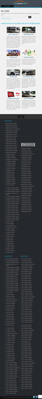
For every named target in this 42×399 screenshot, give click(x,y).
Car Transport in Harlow (10, 346)
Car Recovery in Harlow (10, 312)
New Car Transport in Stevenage (27, 386)
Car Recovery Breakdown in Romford (12, 283)
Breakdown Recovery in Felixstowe (11, 136)
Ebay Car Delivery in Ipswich (26, 280)
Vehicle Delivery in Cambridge (26, 155)
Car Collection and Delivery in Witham (12, 219)
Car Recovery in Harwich (10, 314)
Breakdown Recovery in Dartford (11, 134)
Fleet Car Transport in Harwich (27, 311)
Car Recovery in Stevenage (10, 323)
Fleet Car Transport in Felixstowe (27, 305)
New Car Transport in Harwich (27, 377)
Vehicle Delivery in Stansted (26, 175)
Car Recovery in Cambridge (10, 301)
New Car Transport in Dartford (27, 370)
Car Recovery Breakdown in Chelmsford (12, 269)
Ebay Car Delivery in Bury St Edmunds (28, 264)
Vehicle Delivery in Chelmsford (27, 157)
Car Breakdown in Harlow (10, 172)
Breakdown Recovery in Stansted (11, 148)
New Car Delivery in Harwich (26, 344)
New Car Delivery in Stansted (26, 352)
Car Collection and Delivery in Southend (12, 214)
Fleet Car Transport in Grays (26, 307)
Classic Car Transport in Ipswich (11, 384)
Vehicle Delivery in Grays (26, 164)
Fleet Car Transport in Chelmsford (27, 300)
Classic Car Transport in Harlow (11, 380)
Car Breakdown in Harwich (10, 174)
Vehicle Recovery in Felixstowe (27, 195)
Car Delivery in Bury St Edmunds (11, 227)
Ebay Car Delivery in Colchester (27, 269)
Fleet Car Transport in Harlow (26, 309)
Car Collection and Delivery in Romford (12, 212)
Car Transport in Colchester (10, 338)
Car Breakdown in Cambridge (11, 161)
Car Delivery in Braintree (10, 223)
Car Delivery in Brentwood (10, 225)
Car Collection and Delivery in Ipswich (12, 210)
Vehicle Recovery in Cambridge (27, 188)
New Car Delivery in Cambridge (27, 332)
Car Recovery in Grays (9, 310)
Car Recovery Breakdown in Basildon (12, 258)
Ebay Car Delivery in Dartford (26, 271)
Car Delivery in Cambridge (10, 228)
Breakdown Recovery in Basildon (11, 123)
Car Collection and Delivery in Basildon (12, 187)
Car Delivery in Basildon (10, 221)
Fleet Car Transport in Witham (27, 322)
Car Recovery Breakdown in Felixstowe (12, 274)
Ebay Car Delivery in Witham (26, 289)
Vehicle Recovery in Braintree (26, 182)
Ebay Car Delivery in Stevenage (27, 287)
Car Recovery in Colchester (10, 305)
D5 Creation (29, 397)
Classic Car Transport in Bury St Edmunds (13, 367)
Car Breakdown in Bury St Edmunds (12, 159)
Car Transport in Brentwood (10, 331)
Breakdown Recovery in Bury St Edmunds (13, 128)
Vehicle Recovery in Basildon (26, 180)
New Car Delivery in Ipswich (26, 346)
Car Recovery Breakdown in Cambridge (12, 267)
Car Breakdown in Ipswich (10, 175)
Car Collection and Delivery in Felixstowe (12, 203)
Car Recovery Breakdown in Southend (12, 285)
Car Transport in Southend (10, 355)
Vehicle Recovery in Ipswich (26, 202)
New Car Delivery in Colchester (27, 335)
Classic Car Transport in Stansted (11, 389)
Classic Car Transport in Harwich (11, 382)
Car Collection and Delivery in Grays (12, 205)
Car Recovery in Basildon (10, 294)
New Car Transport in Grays (26, 373)
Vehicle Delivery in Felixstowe (26, 162)
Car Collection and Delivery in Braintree (12, 189)
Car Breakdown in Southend (10, 179)
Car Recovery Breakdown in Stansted (12, 287)
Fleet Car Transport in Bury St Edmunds (28, 296)
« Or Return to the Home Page (6, 18)
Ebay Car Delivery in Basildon (26, 258)
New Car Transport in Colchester (27, 368)
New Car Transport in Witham (27, 388)
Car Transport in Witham (10, 360)
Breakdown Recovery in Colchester (11, 132)
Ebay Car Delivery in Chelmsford (27, 267)
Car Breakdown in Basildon (10, 154)
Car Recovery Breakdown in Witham (12, 290)
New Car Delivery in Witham (26, 355)
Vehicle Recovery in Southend (27, 206)
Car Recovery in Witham (10, 325)
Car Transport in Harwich (10, 349)
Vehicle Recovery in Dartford (26, 193)
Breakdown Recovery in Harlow (11, 139)
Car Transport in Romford (10, 353)
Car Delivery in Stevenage (10, 250)
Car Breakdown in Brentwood (11, 157)
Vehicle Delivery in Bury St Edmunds (28, 153)
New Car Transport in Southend (27, 382)
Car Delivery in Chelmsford (10, 230)
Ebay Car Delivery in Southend (27, 284)
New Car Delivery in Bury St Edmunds (28, 330)
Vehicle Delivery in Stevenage (26, 177)
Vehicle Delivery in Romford (26, 171)
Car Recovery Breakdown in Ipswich (12, 281)
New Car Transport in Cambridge (27, 364)
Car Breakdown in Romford (10, 177)
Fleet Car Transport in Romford (27, 314)
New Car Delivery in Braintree (26, 326)
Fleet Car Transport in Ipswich (27, 313)
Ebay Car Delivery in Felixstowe (27, 273)
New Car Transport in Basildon (27, 357)
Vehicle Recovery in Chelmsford (27, 189)
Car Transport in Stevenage (10, 358)
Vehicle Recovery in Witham (26, 211)
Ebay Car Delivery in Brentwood (27, 262)
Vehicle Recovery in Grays (26, 197)
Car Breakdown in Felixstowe (10, 168)
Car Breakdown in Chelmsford (11, 163)
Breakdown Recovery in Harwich (11, 141)
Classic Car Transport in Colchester (11, 373)
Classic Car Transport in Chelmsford (12, 371)
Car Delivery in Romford (10, 245)
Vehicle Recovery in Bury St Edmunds (28, 186)
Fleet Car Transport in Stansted (27, 318)
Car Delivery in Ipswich (9, 243)
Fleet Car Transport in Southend (27, 316)
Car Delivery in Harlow (9, 239)
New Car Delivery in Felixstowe (27, 339)
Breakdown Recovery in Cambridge (11, 130)
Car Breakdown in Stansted (10, 181)
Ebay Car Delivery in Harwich (26, 278)
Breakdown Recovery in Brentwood (12, 127)
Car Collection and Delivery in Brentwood (13, 191)
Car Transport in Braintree (10, 329)
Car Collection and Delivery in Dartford (12, 201)
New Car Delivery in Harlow (26, 343)
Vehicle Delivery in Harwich (26, 168)
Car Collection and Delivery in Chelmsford (13, 198)
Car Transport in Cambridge (10, 335)
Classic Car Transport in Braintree (11, 364)
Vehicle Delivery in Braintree (26, 150)
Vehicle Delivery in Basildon (26, 148)
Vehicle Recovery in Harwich (26, 200)
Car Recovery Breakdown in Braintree (12, 260)
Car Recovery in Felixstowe (10, 308)
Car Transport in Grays (9, 344)
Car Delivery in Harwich (10, 241)
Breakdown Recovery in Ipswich (11, 143)
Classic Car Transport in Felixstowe (11, 376)
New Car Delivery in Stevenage (27, 353)
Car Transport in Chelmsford (10, 337)
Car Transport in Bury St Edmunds (11, 333)
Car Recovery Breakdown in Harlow (12, 278)
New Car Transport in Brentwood (27, 361)
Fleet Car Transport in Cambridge (27, 298)
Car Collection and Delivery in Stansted (12, 216)
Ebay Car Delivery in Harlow (26, 276)
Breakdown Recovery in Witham (11, 152)
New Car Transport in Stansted (27, 384)
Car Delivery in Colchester (10, 232)
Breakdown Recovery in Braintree (11, 125)
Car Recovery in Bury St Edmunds (11, 299)
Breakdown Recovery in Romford (11, 145)
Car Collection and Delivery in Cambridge (12, 196)
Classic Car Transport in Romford (11, 385)
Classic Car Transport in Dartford (11, 375)
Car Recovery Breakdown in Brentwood (12, 262)
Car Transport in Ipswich (10, 351)
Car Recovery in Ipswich (10, 316)
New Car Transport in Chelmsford (27, 366)
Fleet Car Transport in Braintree (27, 293)
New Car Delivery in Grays (26, 341)
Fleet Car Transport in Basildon (27, 291)
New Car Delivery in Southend (27, 350)
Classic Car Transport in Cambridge (11, 369)
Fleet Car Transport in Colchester (27, 302)
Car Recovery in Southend (10, 319)
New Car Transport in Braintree (27, 359)
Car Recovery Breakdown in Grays (11, 276)
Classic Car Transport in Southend (11, 387)
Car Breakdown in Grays (10, 170)
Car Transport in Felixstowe (10, 342)
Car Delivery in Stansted (10, 248)
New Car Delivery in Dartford (26, 337)
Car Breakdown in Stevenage (10, 183)
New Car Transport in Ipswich (27, 379)
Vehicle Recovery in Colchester (27, 191)
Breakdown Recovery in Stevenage (11, 150)
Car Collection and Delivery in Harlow (12, 207)
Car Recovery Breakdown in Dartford (12, 272)
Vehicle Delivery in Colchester (26, 159)
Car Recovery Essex (9, 292)
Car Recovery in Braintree (10, 296)
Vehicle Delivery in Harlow (26, 166)
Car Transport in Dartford (10, 340)
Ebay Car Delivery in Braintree (27, 260)
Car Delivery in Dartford (10, 234)
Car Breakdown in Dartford (10, 166)
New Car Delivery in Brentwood (27, 328)
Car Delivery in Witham (9, 252)
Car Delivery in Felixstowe (10, 236)
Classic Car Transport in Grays (11, 378)
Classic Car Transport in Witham (11, 393)
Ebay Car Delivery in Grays (26, 275)
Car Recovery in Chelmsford (10, 303)
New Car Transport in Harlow (26, 375)
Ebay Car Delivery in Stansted (27, 285)
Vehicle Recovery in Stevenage (27, 209)
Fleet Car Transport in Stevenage (27, 320)
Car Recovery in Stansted (10, 321)
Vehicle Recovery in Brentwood (27, 184)
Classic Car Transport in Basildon (11, 362)
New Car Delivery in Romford (26, 348)
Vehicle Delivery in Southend (26, 173)
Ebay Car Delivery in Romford (27, 282)
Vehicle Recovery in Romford (26, 204)
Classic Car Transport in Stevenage (11, 391)
